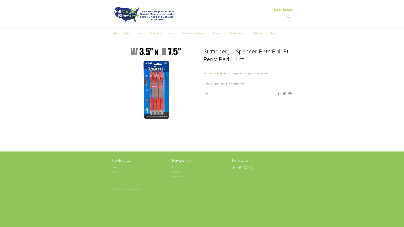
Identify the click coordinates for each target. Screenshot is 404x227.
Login (114, 33)
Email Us (115, 167)
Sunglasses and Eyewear (193, 33)
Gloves (216, 33)
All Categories (156, 33)
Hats (171, 33)
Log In (277, 9)
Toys (273, 33)
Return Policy (177, 176)
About (174, 167)
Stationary (258, 33)
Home (140, 33)
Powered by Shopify (133, 189)
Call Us (115, 171)
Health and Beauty (236, 33)
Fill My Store (122, 189)
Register (287, 9)
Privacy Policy (177, 171)
